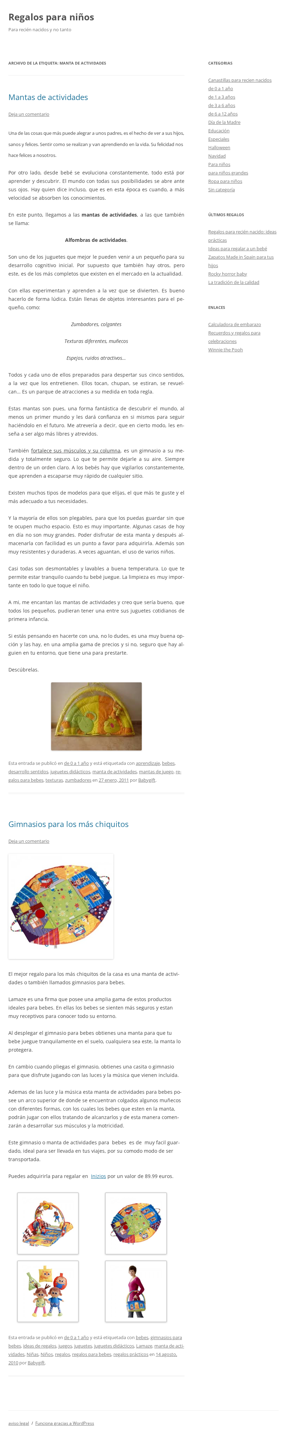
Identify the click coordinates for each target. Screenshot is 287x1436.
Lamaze (144, 1346)
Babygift (146, 780)
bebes (168, 763)
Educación (219, 130)
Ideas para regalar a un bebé (237, 248)
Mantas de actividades (48, 97)
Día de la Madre (224, 122)
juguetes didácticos (70, 771)
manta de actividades (114, 771)
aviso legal (18, 1423)
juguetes (83, 1346)
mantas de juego (156, 771)
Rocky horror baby (227, 274)
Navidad (217, 156)
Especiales (218, 139)
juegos (65, 1346)
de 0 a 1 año (76, 763)
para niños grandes (228, 173)
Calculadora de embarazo (234, 324)
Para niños (219, 164)
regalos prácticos (130, 1354)
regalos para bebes (91, 1354)
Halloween (219, 147)
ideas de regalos (39, 1346)
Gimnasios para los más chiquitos (68, 824)
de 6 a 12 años (223, 114)
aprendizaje (148, 763)
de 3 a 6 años (221, 105)
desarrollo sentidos (28, 771)
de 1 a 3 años (221, 97)
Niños (47, 1354)
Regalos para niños (51, 17)
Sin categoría (221, 189)
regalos (62, 1354)
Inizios (98, 1176)
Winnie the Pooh (225, 349)
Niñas (32, 1354)
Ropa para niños (225, 181)
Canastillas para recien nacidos (240, 80)
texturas (54, 780)
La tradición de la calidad (233, 282)
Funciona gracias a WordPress (64, 1423)
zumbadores (78, 780)
